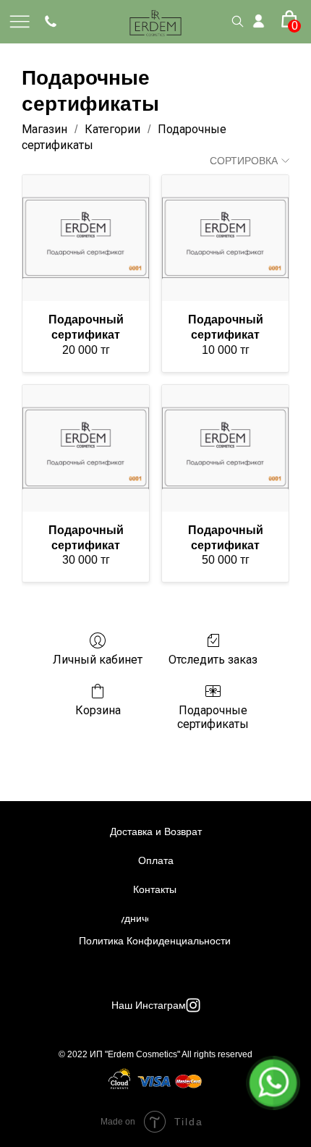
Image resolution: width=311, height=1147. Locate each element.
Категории (112, 129)
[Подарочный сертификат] (85, 238)
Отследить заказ (213, 659)
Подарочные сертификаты (213, 717)
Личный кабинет (97, 659)
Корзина (98, 710)
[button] (291, 14)
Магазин (44, 129)
